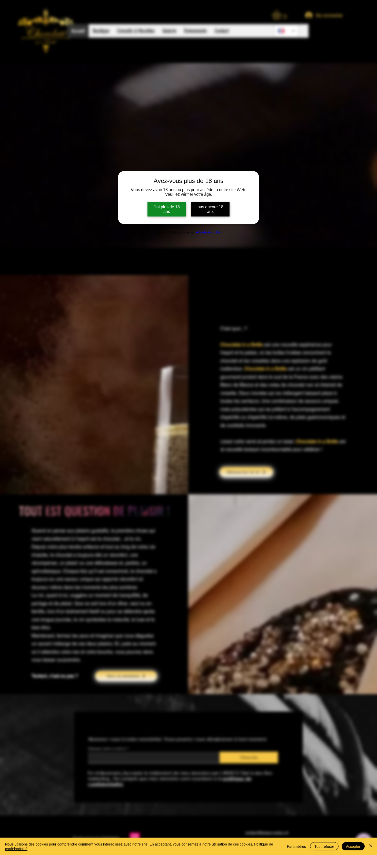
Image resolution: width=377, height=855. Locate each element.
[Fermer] (371, 846)
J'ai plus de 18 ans (167, 209)
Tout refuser (324, 846)
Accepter (353, 846)
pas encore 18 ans (210, 209)
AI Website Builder (209, 232)
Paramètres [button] (296, 846)
